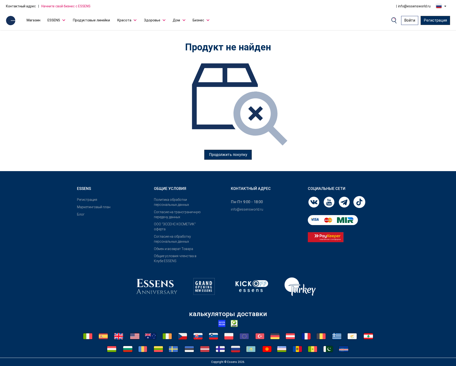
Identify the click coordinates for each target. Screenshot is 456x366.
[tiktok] (359, 201)
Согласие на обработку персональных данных (172, 239)
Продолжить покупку (228, 154)
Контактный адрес (21, 6)
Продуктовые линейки (91, 20)
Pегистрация (87, 200)
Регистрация (435, 20)
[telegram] (344, 201)
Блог (81, 214)
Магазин (33, 20)
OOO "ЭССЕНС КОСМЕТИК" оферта (175, 226)
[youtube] (329, 201)
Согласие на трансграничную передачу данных (177, 214)
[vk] (314, 201)
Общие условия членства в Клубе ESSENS (175, 258)
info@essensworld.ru (414, 6)
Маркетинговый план (93, 207)
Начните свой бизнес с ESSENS (65, 6)
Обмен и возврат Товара (173, 249)
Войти (409, 20)
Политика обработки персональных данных (171, 202)
